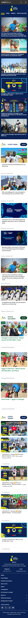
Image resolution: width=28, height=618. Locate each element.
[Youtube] (13, 607)
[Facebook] (2, 607)
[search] (21, 2)
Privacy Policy (6, 612)
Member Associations (6, 581)
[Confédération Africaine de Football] (6, 2)
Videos (2, 586)
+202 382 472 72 (7, 571)
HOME (3, 13)
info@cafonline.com (21, 571)
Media (2, 575)
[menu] (25, 2)
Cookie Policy (13, 612)
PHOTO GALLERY (22, 13)
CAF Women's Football (7, 592)
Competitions (4, 589)
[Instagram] (9, 607)
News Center (4, 583)
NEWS (7, 13)
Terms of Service (21, 612)
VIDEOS (13, 13)
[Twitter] (5, 607)
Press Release (4, 578)
